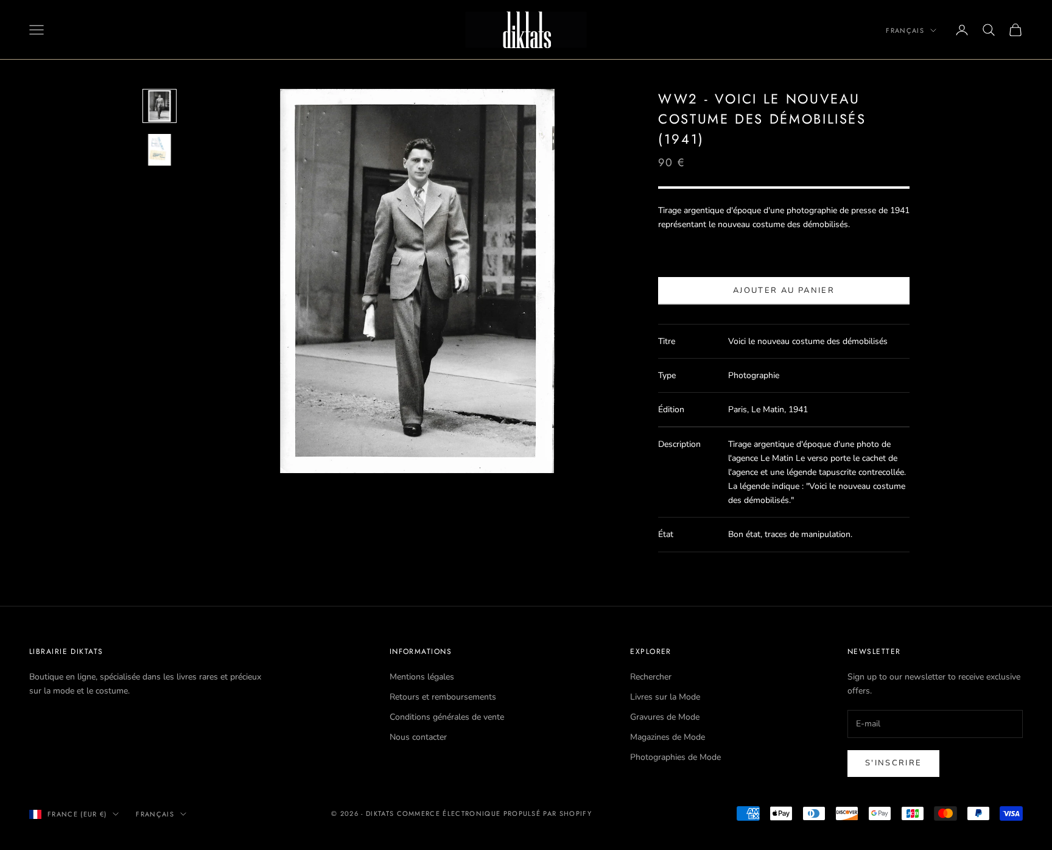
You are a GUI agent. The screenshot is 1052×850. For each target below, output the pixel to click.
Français (905, 30)
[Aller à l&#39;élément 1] (159, 106)
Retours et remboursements (443, 697)
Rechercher (651, 677)
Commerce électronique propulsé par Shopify (494, 813)
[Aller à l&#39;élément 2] (159, 150)
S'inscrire (893, 762)
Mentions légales (422, 677)
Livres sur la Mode (665, 697)
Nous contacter (418, 737)
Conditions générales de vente (447, 717)
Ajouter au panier (784, 290)
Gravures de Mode (665, 717)
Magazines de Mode (667, 737)
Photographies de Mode (675, 757)
